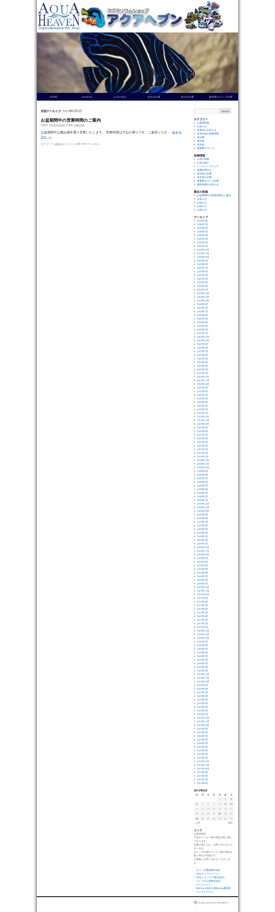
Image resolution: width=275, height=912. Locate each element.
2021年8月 (202, 431)
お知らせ (59, 143)
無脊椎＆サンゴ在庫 (221, 97)
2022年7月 (202, 394)
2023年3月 (202, 365)
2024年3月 (202, 325)
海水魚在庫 (187, 97)
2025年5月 (202, 275)
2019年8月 (202, 518)
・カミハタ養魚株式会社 (207, 869)
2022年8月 (202, 391)
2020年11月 (203, 463)
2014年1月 (202, 757)
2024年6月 (202, 314)
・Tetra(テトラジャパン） (207, 873)
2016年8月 (202, 645)
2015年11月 (203, 677)
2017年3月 (202, 619)
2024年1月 (202, 333)
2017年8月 (202, 601)
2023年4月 (202, 362)
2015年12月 (203, 674)
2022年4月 (202, 402)
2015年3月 (202, 706)
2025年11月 (203, 253)
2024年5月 (202, 318)
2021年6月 (202, 438)
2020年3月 (202, 492)
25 (196, 818)
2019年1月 (202, 543)
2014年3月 (202, 750)
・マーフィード (202, 884)
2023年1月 (202, 373)
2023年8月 (202, 347)
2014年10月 (203, 725)
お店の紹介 (120, 97)
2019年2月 (202, 539)
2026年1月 (202, 246)
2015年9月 (202, 685)
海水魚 (200, 140)
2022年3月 (202, 405)
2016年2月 (202, 666)
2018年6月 (202, 565)
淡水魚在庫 (153, 97)
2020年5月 (202, 485)
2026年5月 (202, 231)
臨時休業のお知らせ (208, 184)
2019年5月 (202, 529)
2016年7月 (202, 648)
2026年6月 (202, 227)
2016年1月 (202, 670)
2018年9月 (202, 558)
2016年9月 (202, 641)
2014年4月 (202, 746)
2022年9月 (202, 387)
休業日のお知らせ (206, 129)
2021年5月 (202, 442)
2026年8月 (202, 220)
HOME (54, 97)
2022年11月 (203, 380)
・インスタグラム (203, 891)
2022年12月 (203, 376)
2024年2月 (202, 329)
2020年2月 (202, 496)
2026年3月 (202, 238)
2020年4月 (202, 489)
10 (231, 804)
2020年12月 (203, 460)
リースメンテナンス (208, 166)
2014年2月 (202, 754)
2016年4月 (202, 659)
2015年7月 (202, 692)
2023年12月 (203, 336)
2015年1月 (202, 714)
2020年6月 (202, 481)
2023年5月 (202, 358)
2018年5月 (202, 569)
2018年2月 (202, 579)
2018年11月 (203, 550)
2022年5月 (202, 398)
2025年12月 (203, 249)
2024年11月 (203, 296)
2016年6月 (202, 652)
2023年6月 (202, 354)
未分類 (200, 137)
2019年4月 (202, 532)
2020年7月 (202, 478)
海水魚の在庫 (204, 173)
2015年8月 (202, 688)
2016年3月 (202, 663)
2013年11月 (203, 764)
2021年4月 (202, 445)
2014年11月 (203, 721)
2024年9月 (202, 304)
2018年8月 (202, 561)
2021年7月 (202, 434)
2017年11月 (203, 590)
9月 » (231, 822)
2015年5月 (202, 699)
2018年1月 (202, 583)
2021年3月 (202, 449)
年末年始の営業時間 (208, 133)
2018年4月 (202, 572)
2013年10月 (203, 768)
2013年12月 (203, 761)
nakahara (79, 125)
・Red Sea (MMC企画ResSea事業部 (212, 888)
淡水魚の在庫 (204, 177)
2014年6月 (202, 739)
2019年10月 (203, 510)
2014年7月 (202, 735)
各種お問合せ (204, 169)
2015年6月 (202, 696)
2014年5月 (202, 743)
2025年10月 (203, 256)
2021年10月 (203, 423)
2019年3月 (202, 536)
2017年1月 (202, 627)
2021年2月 (202, 452)
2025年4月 (202, 278)
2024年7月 (202, 311)
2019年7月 (202, 521)
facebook (87, 97)
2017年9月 (202, 598)
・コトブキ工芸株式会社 (207, 880)
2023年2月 (202, 369)
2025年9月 (202, 260)
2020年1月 (202, 500)
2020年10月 (203, 467)
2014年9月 (202, 728)
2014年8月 (202, 732)
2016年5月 (202, 656)
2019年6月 (202, 525)
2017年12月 (203, 587)
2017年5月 (202, 612)
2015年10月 (203, 681)
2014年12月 (203, 717)
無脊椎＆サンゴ (205, 148)
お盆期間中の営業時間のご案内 (71, 120)
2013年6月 (202, 783)
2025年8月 (202, 264)
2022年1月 (202, 412)
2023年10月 (203, 340)
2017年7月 (202, 605)
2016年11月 (203, 634)
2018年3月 (202, 576)
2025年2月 (202, 285)
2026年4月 (202, 235)
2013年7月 (202, 779)
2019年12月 (203, 503)
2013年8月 (202, 775)
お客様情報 (203, 122)
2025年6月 (202, 271)
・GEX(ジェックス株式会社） (210, 877)
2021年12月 (203, 416)
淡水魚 (200, 144)
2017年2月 (202, 623)
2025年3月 (202, 282)
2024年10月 (203, 300)
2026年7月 (202, 224)
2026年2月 (202, 242)
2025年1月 (202, 289)
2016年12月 (203, 630)
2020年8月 (202, 474)
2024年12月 (203, 293)
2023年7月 (202, 351)
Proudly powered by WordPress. (213, 902)
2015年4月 (202, 703)
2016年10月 (203, 637)
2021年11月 (203, 420)
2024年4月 (202, 322)
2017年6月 (202, 608)
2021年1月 (202, 456)
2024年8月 (202, 307)
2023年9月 (202, 344)
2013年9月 (202, 772)
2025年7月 (202, 267)
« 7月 (197, 822)
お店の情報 (203, 158)
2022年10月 (203, 383)
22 (219, 813)
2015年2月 (202, 710)
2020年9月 (202, 471)
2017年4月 (202, 616)
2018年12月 (203, 547)
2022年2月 (202, 409)
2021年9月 (202, 427)
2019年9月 (202, 514)
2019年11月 (203, 507)
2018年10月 (203, 554)
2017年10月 (203, 594)
